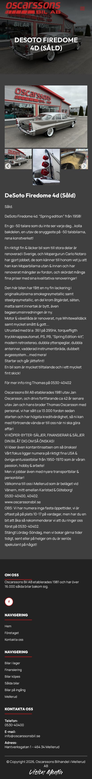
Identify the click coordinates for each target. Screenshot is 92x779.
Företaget (12, 633)
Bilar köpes (12, 677)
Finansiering (13, 670)
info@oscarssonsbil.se (22, 736)
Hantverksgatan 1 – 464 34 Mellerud (32, 747)
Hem (8, 626)
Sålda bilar (12, 683)
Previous (8, 166)
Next (84, 166)
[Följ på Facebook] (9, 602)
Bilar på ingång (15, 690)
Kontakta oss (14, 640)
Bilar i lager (12, 663)
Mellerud (11, 697)
